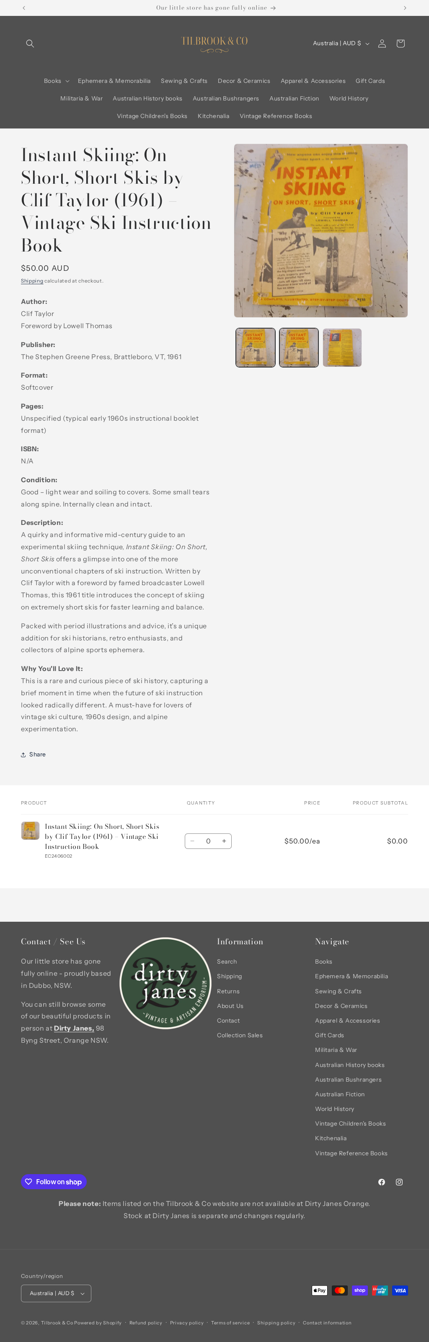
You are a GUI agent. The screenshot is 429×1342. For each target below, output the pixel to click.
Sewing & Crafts (338, 991)
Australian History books (350, 1065)
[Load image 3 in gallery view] (342, 347)
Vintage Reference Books (351, 1153)
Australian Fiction (340, 1094)
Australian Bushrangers (348, 1079)
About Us (230, 1006)
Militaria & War (336, 1050)
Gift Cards (329, 1035)
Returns (228, 991)
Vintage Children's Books (350, 1123)
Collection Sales (240, 1035)
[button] (30, 43)
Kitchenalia (331, 1138)
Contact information (327, 1323)
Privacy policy (187, 1323)
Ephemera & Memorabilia (351, 976)
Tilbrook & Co (57, 1323)
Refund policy (146, 1323)
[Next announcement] (405, 8)
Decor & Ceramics (341, 1006)
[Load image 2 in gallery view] (298, 347)
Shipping (32, 281)
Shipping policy (276, 1323)
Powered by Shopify (98, 1323)
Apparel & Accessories (347, 1020)
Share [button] (37, 754)
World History (334, 1109)
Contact (228, 1020)
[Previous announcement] (24, 8)
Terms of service (230, 1323)
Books (324, 961)
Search (227, 961)
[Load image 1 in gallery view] (255, 347)
